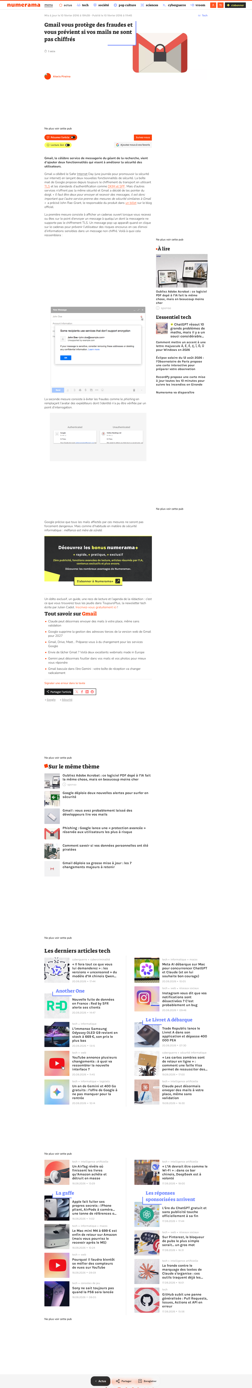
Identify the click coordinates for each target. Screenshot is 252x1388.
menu (48, 5)
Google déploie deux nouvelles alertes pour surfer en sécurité (105, 795)
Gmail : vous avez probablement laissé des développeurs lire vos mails (97, 812)
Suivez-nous (143, 137)
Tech (205, 15)
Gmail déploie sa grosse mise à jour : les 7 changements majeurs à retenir (97, 865)
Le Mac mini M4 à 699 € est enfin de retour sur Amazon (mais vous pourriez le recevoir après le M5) (94, 1236)
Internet (82, 174)
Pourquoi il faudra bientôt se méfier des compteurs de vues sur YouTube (93, 1263)
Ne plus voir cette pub (58, 128)
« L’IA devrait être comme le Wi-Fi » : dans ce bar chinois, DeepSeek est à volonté (185, 1172)
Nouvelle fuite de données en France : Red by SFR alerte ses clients (93, 1003)
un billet (130, 203)
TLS (47, 186)
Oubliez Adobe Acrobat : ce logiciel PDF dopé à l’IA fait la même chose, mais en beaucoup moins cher (107, 777)
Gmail (89, 613)
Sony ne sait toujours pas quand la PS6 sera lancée (93, 1290)
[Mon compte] (213, 5)
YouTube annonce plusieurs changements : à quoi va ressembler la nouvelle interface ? (94, 1063)
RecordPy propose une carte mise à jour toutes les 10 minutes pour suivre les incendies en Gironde (180, 380)
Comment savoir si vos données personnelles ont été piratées (105, 847)
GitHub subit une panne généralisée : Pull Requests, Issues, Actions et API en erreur (184, 1300)
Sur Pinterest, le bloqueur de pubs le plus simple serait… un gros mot (183, 1241)
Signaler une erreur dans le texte (64, 683)
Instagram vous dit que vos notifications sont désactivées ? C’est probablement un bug (184, 999)
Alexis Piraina (61, 76)
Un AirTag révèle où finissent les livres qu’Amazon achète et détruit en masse (89, 1172)
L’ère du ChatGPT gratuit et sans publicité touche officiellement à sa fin (184, 1212)
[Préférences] (221, 5)
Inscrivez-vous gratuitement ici (96, 607)
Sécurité (67, 699)
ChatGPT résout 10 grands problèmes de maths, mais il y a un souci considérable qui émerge (187, 330)
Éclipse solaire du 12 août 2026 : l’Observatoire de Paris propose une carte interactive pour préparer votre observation (180, 363)
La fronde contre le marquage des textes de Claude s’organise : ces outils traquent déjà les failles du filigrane (182, 1271)
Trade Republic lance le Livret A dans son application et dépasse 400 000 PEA (184, 1034)
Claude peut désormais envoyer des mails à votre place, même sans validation (183, 1092)
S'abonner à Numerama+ (95, 581)
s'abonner (237, 5)
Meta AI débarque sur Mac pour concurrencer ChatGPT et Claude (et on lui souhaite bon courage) (184, 970)
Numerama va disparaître (175, 392)
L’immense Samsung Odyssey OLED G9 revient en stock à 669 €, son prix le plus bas (95, 1035)
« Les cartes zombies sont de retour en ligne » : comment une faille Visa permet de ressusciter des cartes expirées (183, 1063)
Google (51, 699)
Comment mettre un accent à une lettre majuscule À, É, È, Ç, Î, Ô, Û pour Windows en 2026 (181, 346)
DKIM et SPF (116, 186)
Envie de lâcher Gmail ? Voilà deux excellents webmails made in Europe (96, 652)
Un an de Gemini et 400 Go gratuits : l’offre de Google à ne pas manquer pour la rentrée (94, 1092)
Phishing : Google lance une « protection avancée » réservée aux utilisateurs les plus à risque (104, 830)
